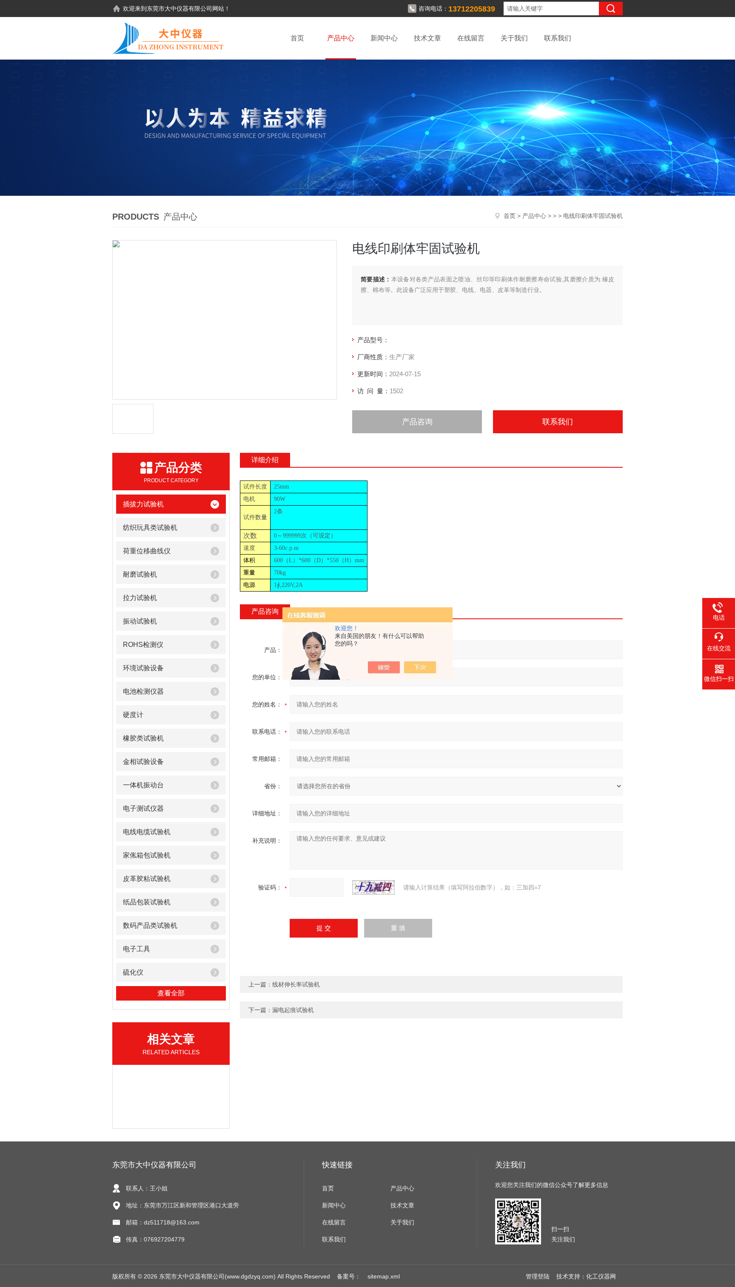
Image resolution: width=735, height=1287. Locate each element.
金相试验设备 (143, 761)
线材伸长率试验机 (296, 984)
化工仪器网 (601, 1276)
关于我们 (514, 38)
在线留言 (470, 38)
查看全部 (171, 993)
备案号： (349, 1276)
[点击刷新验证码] (373, 887)
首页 (297, 38)
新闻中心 (384, 38)
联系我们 (557, 38)
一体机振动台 (143, 785)
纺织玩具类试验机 (150, 527)
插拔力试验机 (143, 504)
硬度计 (133, 714)
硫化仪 (133, 972)
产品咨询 (417, 422)
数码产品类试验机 (150, 925)
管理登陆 (538, 1276)
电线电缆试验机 (147, 831)
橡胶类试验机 (143, 738)
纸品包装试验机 (147, 902)
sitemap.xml (384, 1276)
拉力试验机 (140, 597)
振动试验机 (140, 621)
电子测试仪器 (143, 808)
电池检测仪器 (143, 691)
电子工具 (136, 948)
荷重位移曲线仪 (147, 551)
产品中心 (340, 38)
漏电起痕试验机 (293, 1010)
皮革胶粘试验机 (147, 878)
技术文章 (427, 38)
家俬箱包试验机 (147, 855)
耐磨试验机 (140, 574)
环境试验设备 (143, 668)
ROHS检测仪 (143, 644)
